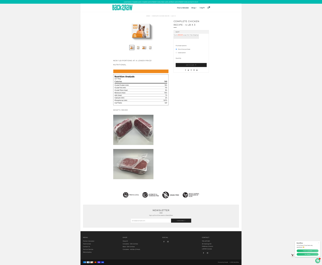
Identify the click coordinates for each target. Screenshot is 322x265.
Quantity (178, 58)
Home (148, 16)
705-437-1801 (206, 241)
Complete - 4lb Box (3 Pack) (131, 249)
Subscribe (180, 220)
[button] (131, 47)
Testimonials (87, 244)
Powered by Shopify (223, 262)
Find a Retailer (183, 8)
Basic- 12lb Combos (129, 246)
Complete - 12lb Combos (130, 244)
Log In (202, 7)
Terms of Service (88, 249)
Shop (193, 8)
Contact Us (86, 246)
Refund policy (87, 252)
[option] (141, 31)
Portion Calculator (88, 241)
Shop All (125, 241)
